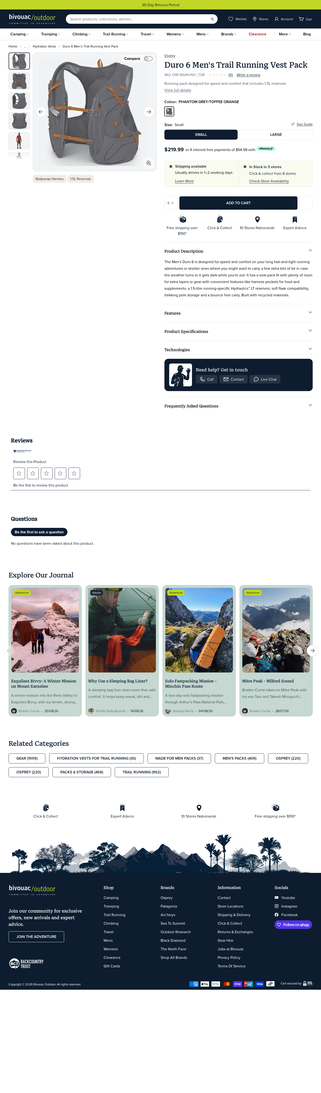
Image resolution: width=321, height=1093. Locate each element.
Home (13, 46)
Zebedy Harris (183, 711)
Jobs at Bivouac (231, 948)
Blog (307, 34)
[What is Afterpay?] (266, 149)
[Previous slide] (41, 112)
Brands (227, 34)
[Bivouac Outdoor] (32, 19)
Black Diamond (173, 940)
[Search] (212, 19)
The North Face (173, 948)
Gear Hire (225, 940)
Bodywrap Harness (50, 178)
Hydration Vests (44, 46)
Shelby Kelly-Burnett (110, 711)
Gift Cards (112, 966)
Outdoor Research (176, 931)
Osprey (169, 55)
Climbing (79, 34)
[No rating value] (219, 74)
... (25, 46)
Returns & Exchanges (235, 931)
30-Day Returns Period (160, 4)
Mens (201, 34)
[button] (19, 473)
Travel (146, 34)
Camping (18, 34)
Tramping (49, 34)
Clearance (257, 34)
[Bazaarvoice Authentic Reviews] (22, 451)
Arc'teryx (168, 914)
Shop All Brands (174, 957)
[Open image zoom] (148, 163)
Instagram (289, 906)
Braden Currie (29, 711)
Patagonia (169, 906)
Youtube (288, 897)
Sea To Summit (173, 923)
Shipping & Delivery (234, 914)
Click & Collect (230, 923)
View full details (177, 90)
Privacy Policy (229, 957)
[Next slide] (148, 112)
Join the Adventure (36, 936)
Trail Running (114, 34)
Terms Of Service (232, 966)
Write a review (248, 74)
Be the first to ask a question (39, 532)
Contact (224, 897)
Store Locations (230, 906)
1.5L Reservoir (80, 178)
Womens (174, 34)
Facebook (289, 914)
